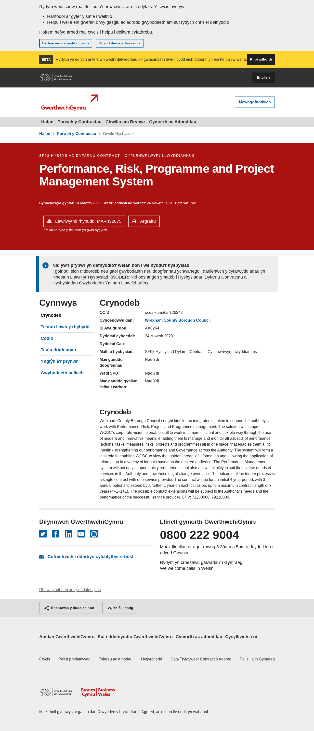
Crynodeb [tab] (51, 315)
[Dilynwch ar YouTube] (81, 533)
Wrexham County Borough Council (177, 320)
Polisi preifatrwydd (74, 659)
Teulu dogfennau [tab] (58, 349)
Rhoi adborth (261, 59)
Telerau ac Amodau (115, 659)
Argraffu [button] (147, 221)
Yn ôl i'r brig (122, 608)
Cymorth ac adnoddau (199, 636)
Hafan (47, 121)
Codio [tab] (47, 338)
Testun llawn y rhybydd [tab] (65, 326)
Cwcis (44, 659)
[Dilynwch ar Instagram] (94, 533)
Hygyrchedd (151, 659)
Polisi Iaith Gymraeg (257, 659)
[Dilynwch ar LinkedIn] (68, 533)
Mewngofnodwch (255, 102)
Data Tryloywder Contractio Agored (200, 659)
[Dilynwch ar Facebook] (55, 533)
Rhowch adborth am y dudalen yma (70, 590)
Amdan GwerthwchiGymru (67, 636)
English (263, 77)
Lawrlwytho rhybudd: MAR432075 (87, 221)
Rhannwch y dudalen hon (72, 608)
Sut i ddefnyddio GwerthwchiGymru (135, 636)
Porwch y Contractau (79, 121)
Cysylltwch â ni (241, 636)
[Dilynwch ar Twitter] (43, 533)
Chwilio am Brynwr (125, 121)
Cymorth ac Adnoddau (172, 121)
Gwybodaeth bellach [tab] (62, 372)
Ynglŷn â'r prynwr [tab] (59, 361)
